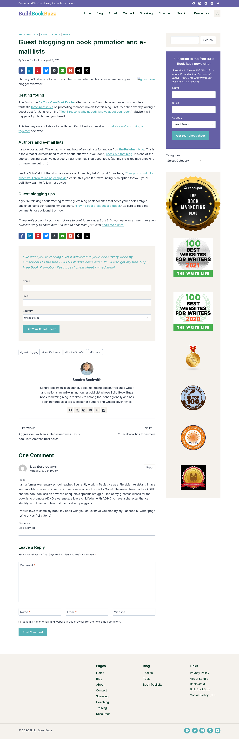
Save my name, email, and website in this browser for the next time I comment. (71, 621)
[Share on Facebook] (22, 70)
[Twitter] (217, 3)
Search (208, 40)
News (44, 34)
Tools (67, 34)
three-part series (42, 107)
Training (182, 13)
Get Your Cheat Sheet (41, 329)
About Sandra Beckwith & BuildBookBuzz (200, 684)
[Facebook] (193, 3)
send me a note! (113, 225)
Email (72, 612)
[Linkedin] (211, 3)
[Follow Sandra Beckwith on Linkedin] (90, 410)
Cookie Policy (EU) (203, 695)
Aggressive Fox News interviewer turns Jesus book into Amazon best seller (49, 434)
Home (87, 13)
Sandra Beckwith (31, 60)
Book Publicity (28, 34)
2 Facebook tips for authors (136, 431)
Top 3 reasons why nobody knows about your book (95, 111)
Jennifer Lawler (51, 352)
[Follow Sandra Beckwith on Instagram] (84, 410)
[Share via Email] (62, 70)
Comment (27, 565)
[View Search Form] (217, 13)
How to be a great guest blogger (98, 205)
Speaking (146, 13)
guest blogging (29, 352)
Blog (100, 13)
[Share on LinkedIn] (30, 70)
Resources (201, 13)
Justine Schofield (75, 352)
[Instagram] (199, 3)
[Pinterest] (205, 3)
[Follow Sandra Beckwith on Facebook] (70, 410)
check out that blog (119, 154)
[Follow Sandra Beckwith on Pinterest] (97, 410)
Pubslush (95, 352)
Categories (173, 155)
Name (25, 612)
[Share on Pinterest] (38, 70)
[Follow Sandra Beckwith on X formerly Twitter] (77, 410)
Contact (128, 13)
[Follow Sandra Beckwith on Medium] (104, 410)
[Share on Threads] (78, 70)
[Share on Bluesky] (46, 70)
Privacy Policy (199, 673)
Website (119, 612)
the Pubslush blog (131, 149)
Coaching (165, 13)
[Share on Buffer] (54, 70)
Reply (149, 467)
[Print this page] (70, 70)
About (113, 13)
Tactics (55, 34)
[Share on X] (87, 70)
